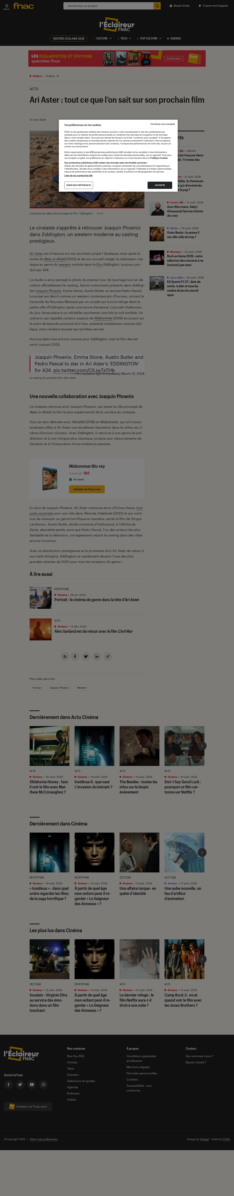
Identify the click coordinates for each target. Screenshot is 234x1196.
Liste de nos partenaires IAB (78, 175)
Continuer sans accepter (162, 124)
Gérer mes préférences (78, 185)
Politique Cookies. (159, 158)
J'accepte (160, 185)
